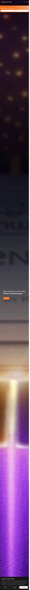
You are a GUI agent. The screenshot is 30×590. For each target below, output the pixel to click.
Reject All (5, 587)
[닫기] (27, 7)
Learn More (14, 10)
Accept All (23, 587)
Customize (14, 587)
